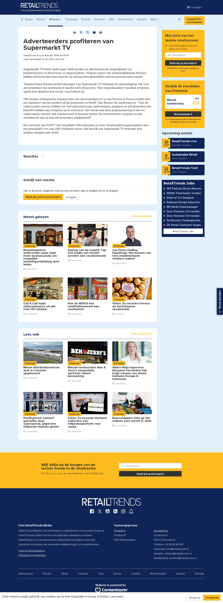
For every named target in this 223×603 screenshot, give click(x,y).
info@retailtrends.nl (177, 548)
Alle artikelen (140, 216)
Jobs (111, 19)
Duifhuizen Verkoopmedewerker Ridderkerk (185, 220)
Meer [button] (154, 19)
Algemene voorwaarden (32, 555)
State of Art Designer (180, 197)
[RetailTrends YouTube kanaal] (108, 512)
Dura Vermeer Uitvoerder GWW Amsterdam (185, 211)
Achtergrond (25, 573)
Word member (182, 114)
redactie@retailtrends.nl (178, 553)
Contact (142, 19)
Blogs (64, 573)
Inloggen (71, 197)
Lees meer (116, 596)
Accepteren (211, 597)
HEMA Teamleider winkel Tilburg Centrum (185, 193)
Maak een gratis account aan (42, 196)
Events (85, 19)
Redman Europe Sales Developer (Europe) (185, 202)
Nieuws (47, 573)
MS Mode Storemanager (182, 206)
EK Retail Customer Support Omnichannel (185, 225)
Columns (83, 573)
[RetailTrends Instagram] (123, 512)
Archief (180, 573)
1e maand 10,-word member (194, 20)
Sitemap (199, 573)
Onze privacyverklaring (31, 550)
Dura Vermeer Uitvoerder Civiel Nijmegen (185, 215)
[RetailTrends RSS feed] (115, 512)
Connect (99, 19)
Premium (71, 19)
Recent (41, 19)
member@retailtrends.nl (183, 558)
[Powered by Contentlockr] (111, 590)
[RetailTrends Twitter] (100, 512)
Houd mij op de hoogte (182, 63)
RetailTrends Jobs (183, 231)
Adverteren (125, 19)
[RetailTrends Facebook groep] (92, 512)
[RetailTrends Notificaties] (131, 512)
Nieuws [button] (54, 19)
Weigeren (194, 597)
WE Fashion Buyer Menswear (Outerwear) (185, 188)
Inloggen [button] (196, 7)
